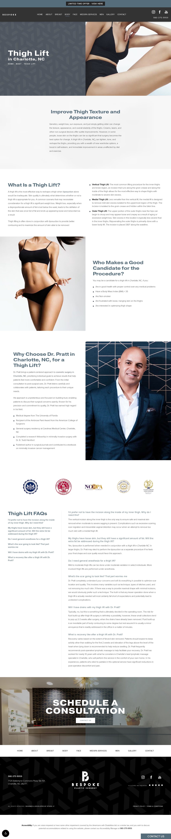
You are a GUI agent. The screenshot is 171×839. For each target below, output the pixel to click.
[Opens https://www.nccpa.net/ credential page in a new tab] (93, 486)
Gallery (110, 14)
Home (40, 14)
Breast (58, 14)
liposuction (68, 191)
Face (75, 14)
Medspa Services (88, 14)
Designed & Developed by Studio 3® (40, 806)
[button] (5, 833)
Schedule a (85, 707)
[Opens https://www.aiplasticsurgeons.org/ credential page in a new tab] (148, 486)
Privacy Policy (139, 806)
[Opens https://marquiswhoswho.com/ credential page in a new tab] (124, 486)
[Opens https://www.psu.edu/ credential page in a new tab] (30, 486)
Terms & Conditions (155, 806)
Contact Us (85, 720)
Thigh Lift (30, 64)
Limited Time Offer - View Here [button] (85, 3)
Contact (121, 14)
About (49, 14)
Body (67, 14)
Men (102, 14)
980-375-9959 (126, 828)
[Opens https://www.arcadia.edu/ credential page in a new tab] (63, 486)
